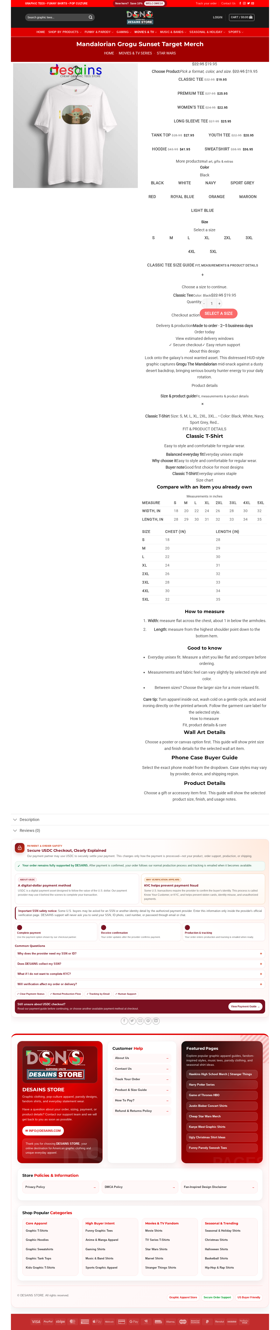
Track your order (206, 3)
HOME (41, 32)
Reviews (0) (30, 830)
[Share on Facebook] (124, 1021)
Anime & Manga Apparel (102, 1239)
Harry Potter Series (202, 1084)
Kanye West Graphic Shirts (207, 1126)
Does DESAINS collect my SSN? (39, 963)
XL (207, 237)
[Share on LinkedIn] (156, 1021)
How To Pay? (125, 1100)
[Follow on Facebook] (240, 3)
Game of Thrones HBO (204, 1095)
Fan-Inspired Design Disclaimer (205, 1187)
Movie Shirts (153, 1230)
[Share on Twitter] (132, 1021)
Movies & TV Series (135, 53)
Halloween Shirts (216, 1249)
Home (109, 53)
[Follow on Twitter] (248, 3)
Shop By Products (63, 32)
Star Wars (166, 53)
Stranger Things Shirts (160, 1267)
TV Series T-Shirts (157, 1239)
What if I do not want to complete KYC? (44, 973)
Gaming (123, 32)
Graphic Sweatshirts (39, 1249)
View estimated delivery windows (205, 338)
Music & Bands (172, 32)
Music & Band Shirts (99, 1258)
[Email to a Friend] (140, 1021)
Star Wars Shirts (156, 1249)
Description (29, 819)
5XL (213, 251)
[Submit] (90, 17)
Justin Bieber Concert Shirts (208, 1105)
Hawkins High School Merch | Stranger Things (220, 1074)
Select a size (219, 313)
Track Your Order (127, 1079)
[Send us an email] (252, 3)
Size (204, 222)
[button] (217, 17)
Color (204, 167)
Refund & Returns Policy (133, 1111)
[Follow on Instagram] (244, 3)
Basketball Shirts (216, 1258)
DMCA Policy (113, 1187)
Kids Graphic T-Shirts (40, 1267)
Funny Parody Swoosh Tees (208, 1147)
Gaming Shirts (95, 1249)
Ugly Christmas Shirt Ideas (207, 1137)
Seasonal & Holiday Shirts (222, 1230)
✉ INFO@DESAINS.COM (43, 1130)
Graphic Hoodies (37, 1239)
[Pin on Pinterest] (148, 1021)
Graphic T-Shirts (37, 1230)
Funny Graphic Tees (99, 1230)
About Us (122, 1058)
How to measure (204, 718)
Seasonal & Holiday (205, 32)
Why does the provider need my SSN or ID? (47, 953)
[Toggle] (15, 820)
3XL (249, 237)
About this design (204, 351)
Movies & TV (144, 32)
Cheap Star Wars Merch (205, 1116)
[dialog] (204, 599)
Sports (234, 32)
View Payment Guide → (245, 1006)
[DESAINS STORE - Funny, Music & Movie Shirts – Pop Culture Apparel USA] (140, 17)
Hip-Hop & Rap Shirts (219, 1267)
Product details (205, 385)
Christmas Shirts (216, 1239)
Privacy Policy (35, 1187)
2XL (227, 237)
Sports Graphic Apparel (101, 1267)
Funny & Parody (98, 32)
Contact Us (228, 3)
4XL (191, 251)
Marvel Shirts (154, 1258)
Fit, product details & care (204, 725)
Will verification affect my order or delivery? (47, 984)
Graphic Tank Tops (38, 1258)
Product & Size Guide (131, 1090)
